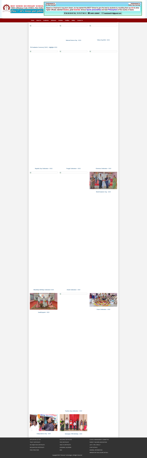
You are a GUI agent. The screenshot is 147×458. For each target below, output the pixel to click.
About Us (38, 20)
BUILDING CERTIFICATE (66, 439)
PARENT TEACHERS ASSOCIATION (98, 442)
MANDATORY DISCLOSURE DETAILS (99, 452)
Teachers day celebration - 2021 (73, 411)
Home (32, 20)
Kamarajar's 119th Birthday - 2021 (73, 434)
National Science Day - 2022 (73, 40)
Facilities (67, 20)
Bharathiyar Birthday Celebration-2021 (44, 289)
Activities (60, 20)
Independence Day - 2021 (44, 433)
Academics (46, 20)
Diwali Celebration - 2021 (73, 289)
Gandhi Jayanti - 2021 (43, 312)
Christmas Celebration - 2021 (103, 168)
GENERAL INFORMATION (96, 450)
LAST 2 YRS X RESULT (95, 444)
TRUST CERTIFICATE (35, 442)
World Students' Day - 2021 (103, 192)
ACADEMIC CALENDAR (65, 447)
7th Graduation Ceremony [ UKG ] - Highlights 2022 (43, 47)
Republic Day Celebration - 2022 (43, 168)
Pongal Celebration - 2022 (73, 168)
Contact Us (80, 20)
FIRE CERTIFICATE (64, 442)
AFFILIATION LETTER (35, 439)
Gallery (73, 20)
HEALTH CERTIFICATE (65, 444)
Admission (53, 20)
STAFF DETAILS (93, 447)
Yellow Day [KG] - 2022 (103, 40)
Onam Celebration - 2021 (103, 309)
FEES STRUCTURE (34, 450)
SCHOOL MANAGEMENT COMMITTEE (99, 439)
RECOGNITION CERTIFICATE (37, 447)
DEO (61, 450)
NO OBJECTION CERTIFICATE (37, 444)
